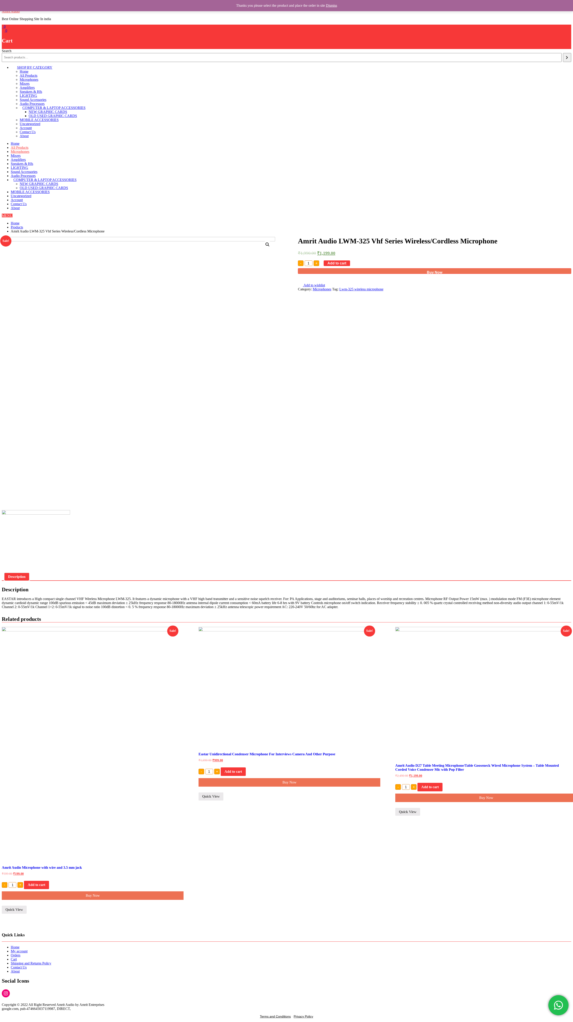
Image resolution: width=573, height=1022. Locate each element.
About (24, 136)
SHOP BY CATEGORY (34, 67)
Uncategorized (30, 124)
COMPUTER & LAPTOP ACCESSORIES (54, 108)
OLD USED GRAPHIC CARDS (53, 116)
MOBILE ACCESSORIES (39, 120)
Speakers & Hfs (31, 92)
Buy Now (434, 272)
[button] (7, 215)
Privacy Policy (303, 1016)
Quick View (14, 909)
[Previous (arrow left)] (8, 511)
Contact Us (28, 132)
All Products (28, 75)
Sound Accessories (33, 100)
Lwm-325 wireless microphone (361, 289)
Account (26, 128)
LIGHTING (28, 96)
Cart (14, 959)
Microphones (29, 79)
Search (6, 51)
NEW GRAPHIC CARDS (48, 112)
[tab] (16, 577)
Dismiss (331, 5)
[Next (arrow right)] (565, 511)
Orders (15, 955)
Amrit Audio (11, 11)
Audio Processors (32, 104)
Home (24, 71)
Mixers (25, 83)
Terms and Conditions (275, 1016)
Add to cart (336, 263)
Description (17, 577)
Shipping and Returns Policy (31, 963)
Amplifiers (27, 87)
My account (19, 951)
